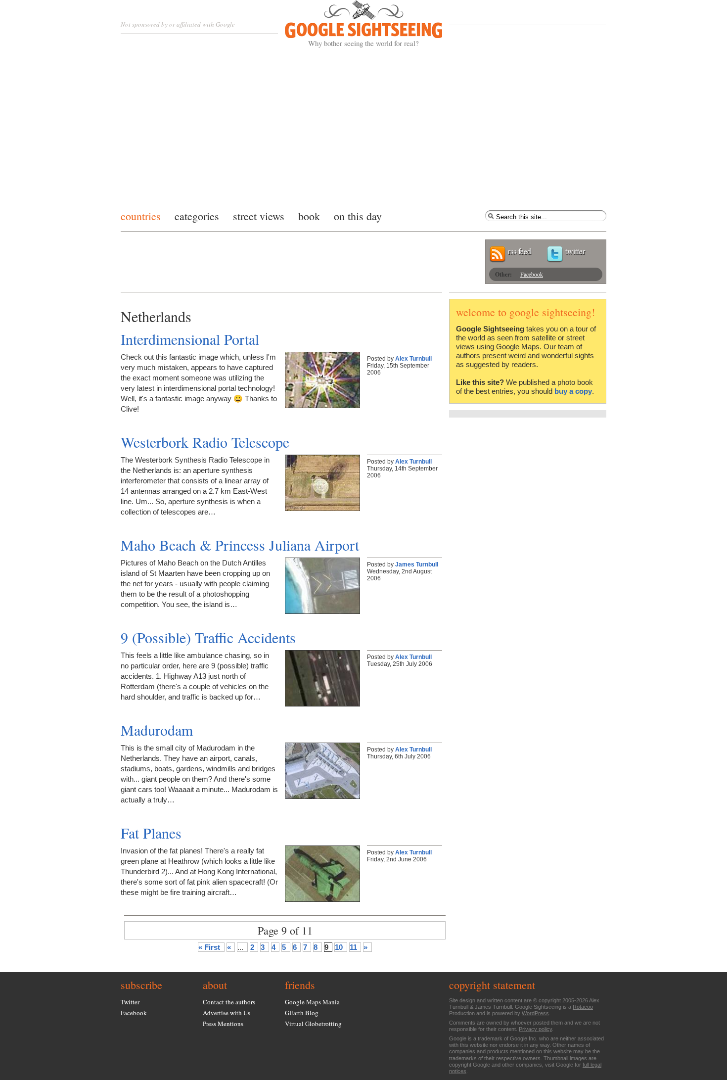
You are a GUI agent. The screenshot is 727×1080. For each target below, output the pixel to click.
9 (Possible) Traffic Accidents (208, 637)
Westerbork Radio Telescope (205, 442)
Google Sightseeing (352, 24)
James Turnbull (416, 564)
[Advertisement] (363, 126)
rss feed (519, 251)
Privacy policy (535, 1029)
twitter (575, 251)
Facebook (531, 274)
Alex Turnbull (413, 358)
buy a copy (573, 391)
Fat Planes (151, 833)
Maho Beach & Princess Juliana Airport (240, 545)
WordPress (535, 1013)
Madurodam (157, 730)
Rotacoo (583, 1007)
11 (353, 947)
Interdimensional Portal (190, 339)
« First (209, 947)
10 (339, 947)
